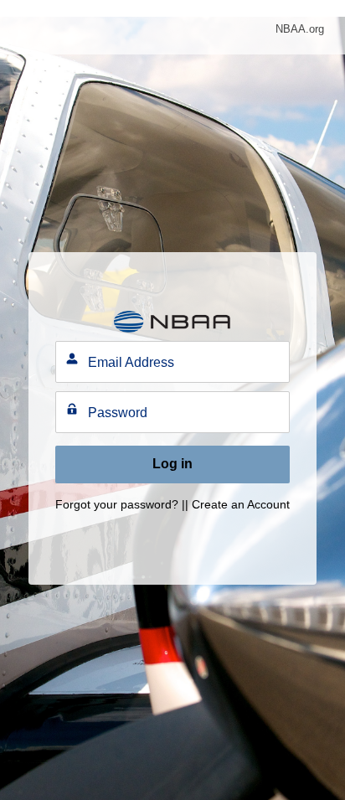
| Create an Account (237, 504)
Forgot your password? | (120, 504)
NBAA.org (299, 29)
